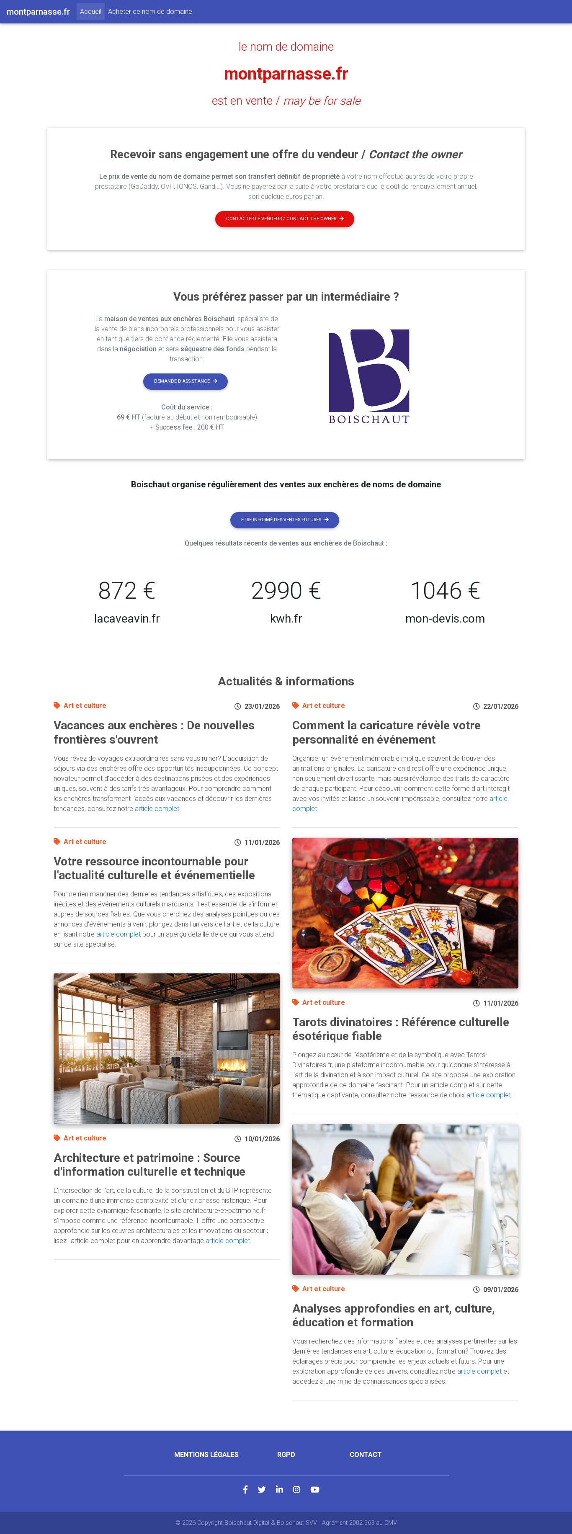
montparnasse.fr (286, 74)
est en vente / (286, 101)
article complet (157, 809)
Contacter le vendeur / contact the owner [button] (281, 218)
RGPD (286, 1455)
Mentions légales (206, 1455)
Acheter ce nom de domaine (150, 11)
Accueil (92, 11)
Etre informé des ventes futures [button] (281, 519)
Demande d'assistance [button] (182, 381)
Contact (366, 1455)
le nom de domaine (286, 47)
